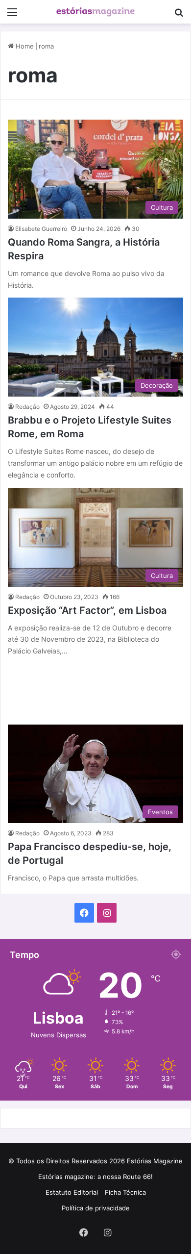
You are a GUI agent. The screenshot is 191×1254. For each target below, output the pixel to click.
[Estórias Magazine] (95, 12)
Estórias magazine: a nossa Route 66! (95, 1176)
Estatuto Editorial (72, 1192)
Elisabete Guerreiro (41, 228)
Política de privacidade (96, 1208)
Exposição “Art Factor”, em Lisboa (87, 610)
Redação (27, 406)
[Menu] (12, 15)
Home (24, 46)
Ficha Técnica (125, 1192)
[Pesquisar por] (179, 15)
